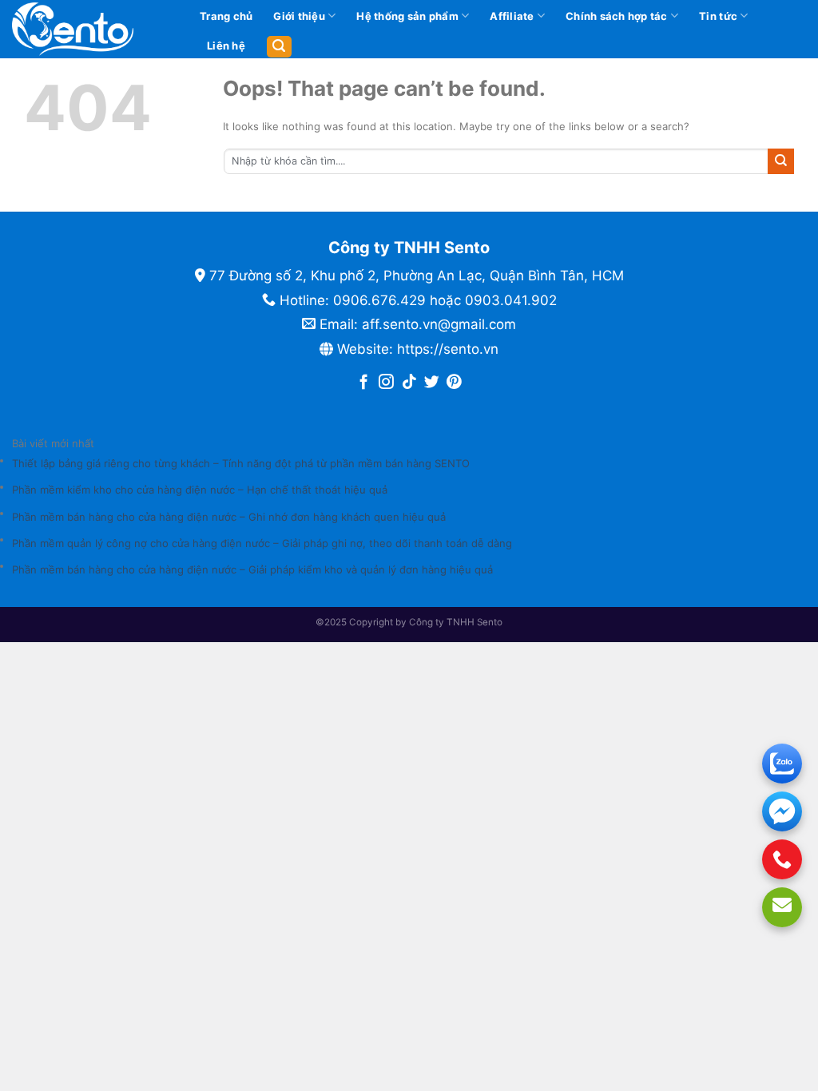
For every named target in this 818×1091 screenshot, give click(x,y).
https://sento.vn (447, 349)
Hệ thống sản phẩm (407, 16)
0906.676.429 (379, 300)
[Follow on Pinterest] (454, 383)
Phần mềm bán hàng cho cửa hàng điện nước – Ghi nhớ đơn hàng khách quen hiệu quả (229, 516)
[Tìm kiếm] (279, 47)
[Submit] (781, 161)
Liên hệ (226, 45)
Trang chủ (226, 16)
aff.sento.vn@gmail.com (439, 324)
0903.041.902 (511, 300)
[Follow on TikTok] (409, 383)
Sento (489, 622)
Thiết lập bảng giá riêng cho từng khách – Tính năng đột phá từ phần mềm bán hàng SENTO (241, 463)
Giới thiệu (299, 16)
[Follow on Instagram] (386, 383)
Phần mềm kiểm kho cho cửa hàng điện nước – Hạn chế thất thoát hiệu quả (199, 489)
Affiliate (512, 16)
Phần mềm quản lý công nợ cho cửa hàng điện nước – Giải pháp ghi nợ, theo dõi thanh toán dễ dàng (262, 543)
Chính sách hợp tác (617, 16)
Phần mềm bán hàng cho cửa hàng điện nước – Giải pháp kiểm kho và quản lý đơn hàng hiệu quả (252, 569)
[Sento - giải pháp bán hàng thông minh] (92, 29)
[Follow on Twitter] (431, 383)
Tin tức (718, 16)
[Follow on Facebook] (363, 383)
